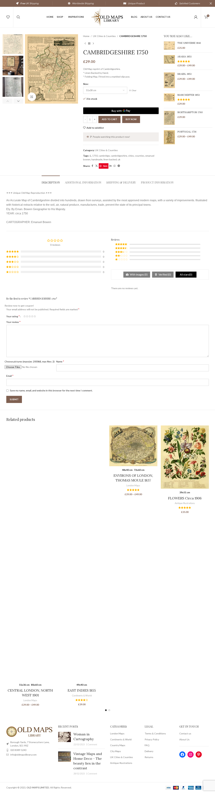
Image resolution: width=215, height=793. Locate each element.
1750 (95, 155)
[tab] (51, 181)
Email (9, 375)
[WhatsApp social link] (115, 166)
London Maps (30, 700)
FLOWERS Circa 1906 (185, 498)
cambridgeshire (119, 155)
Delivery (149, 751)
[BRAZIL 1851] (169, 80)
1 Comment (91, 744)
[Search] (18, 17)
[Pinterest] (199, 754)
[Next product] (93, 43)
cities (131, 155)
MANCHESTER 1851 (188, 94)
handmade (96, 159)
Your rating (13, 316)
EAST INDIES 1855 (82, 690)
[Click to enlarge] (32, 97)
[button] (8, 101)
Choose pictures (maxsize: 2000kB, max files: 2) (30, 361)
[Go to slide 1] (106, 710)
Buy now (131, 119)
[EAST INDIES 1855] (82, 553)
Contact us (185, 733)
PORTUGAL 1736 (186, 131)
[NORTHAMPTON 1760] (169, 118)
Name (60, 361)
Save (105, 166)
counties (139, 155)
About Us (184, 739)
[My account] (195, 17)
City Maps (115, 751)
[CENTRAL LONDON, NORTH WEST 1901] (30, 553)
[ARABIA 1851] (169, 61)
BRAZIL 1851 (184, 73)
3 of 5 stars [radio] (29, 316)
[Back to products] (89, 43)
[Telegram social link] (119, 166)
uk (119, 159)
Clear (134, 90)
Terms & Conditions (155, 733)
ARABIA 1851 (184, 56)
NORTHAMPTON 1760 (190, 112)
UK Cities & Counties (104, 36)
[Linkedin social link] (110, 166)
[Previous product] (85, 43)
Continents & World (82, 695)
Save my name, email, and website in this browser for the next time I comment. (51, 390)
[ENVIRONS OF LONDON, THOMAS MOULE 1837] (133, 445)
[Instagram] (190, 754)
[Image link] (29, 731)
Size (85, 83)
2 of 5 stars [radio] (27, 316)
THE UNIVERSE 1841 (189, 42)
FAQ (147, 745)
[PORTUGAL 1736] (169, 137)
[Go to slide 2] (109, 710)
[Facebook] (182, 754)
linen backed (110, 159)
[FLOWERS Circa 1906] (185, 457)
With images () (138, 274)
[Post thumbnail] (64, 739)
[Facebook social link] (92, 166)
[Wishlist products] (8, 17)
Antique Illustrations (185, 503)
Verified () (164, 274)
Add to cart (109, 119)
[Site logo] (107, 16)
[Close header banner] (211, 3)
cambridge (104, 155)
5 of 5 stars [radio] (34, 316)
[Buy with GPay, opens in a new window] (121, 110)
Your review (13, 321)
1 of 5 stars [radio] (24, 316)
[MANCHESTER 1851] (169, 99)
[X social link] (96, 166)
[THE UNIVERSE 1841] (169, 45)
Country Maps (117, 745)
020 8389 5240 (18, 750)
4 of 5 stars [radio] (32, 316)
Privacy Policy (152, 739)
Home (86, 36)
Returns (149, 757)
